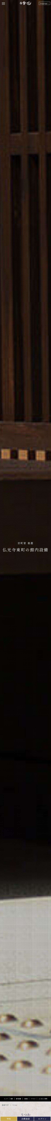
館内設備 (18, 1099)
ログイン (42, 1118)
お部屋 (26, 1099)
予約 (9, 1118)
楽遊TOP (5, 1105)
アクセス (33, 1099)
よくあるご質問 (42, 1099)
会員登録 (25, 1118)
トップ (6, 1099)
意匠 (12, 1099)
